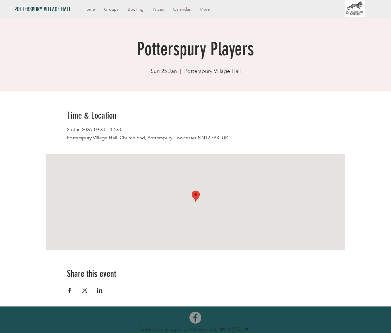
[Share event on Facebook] (70, 290)
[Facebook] (195, 318)
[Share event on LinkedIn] (100, 290)
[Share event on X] (85, 290)
